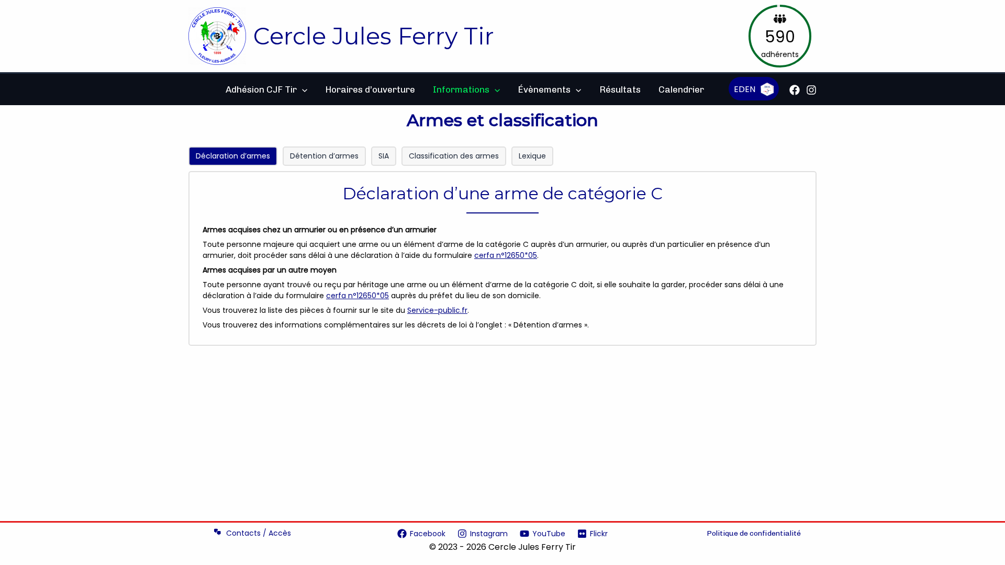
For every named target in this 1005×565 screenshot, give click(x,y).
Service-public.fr (437, 310)
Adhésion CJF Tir (261, 89)
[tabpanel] (502, 258)
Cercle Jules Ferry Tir (373, 35)
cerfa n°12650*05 (505, 255)
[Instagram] (811, 90)
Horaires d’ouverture (370, 89)
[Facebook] (794, 90)
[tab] (232, 156)
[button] (302, 89)
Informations (461, 89)
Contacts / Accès (258, 533)
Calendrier (681, 89)
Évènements (544, 89)
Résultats (620, 89)
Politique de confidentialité (754, 533)
